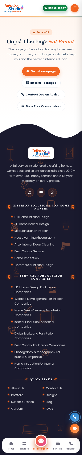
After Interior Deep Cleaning (34, 244)
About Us (17, 388)
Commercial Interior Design (33, 265)
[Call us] (74, 417)
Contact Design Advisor (43, 94)
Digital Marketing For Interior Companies (34, 335)
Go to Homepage (43, 71)
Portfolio (17, 395)
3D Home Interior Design (31, 224)
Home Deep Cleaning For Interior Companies (37, 312)
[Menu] (75, 8)
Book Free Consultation (43, 106)
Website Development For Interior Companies (38, 301)
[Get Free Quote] (74, 428)
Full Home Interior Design (31, 217)
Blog (49, 402)
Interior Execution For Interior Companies (34, 324)
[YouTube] (41, 192)
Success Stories (22, 402)
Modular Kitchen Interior (31, 231)
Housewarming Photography (34, 238)
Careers (17, 409)
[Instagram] (29, 192)
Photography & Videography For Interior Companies (37, 354)
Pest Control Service (29, 251)
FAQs (49, 409)
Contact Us (54, 388)
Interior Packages (43, 83)
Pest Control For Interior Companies (39, 345)
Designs (51, 395)
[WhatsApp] (52, 192)
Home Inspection (26, 258)
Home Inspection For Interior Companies (34, 366)
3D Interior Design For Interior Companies (34, 289)
